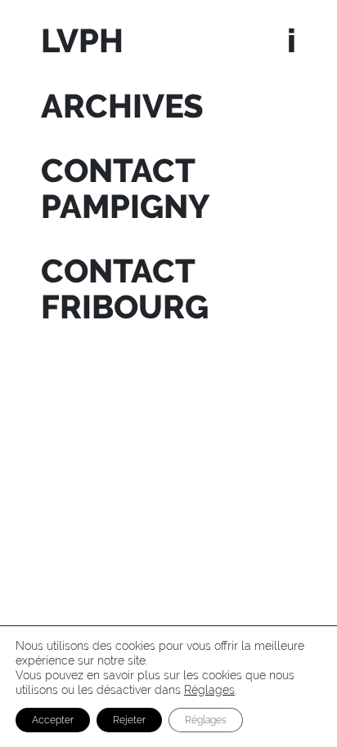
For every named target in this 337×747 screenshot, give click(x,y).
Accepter (53, 720)
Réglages (209, 689)
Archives (122, 106)
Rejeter (129, 720)
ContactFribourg (125, 289)
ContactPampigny (125, 189)
